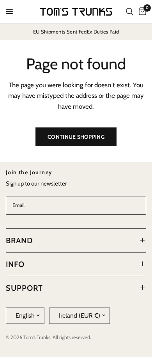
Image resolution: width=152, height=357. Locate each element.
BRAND (19, 240)
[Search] (129, 11)
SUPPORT (24, 288)
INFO (15, 264)
